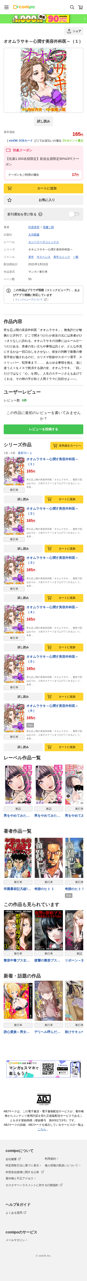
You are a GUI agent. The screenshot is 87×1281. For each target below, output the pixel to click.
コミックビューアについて (29, 299)
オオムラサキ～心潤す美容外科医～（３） (52, 560)
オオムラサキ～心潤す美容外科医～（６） (52, 708)
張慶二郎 (48, 227)
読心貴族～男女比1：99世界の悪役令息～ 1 (18, 1032)
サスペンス (44, 257)
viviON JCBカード (21, 140)
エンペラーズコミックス (43, 242)
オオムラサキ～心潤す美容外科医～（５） (52, 659)
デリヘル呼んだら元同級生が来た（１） (47, 1032)
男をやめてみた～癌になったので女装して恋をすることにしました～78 (47, 816)
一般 (75, 257)
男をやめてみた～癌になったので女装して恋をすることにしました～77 (17, 816)
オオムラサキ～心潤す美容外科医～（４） (52, 609)
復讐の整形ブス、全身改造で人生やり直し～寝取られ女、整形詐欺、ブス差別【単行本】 (47, 960)
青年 (31, 257)
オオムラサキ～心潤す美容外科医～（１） (52, 461)
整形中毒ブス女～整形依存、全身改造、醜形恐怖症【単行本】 (17, 960)
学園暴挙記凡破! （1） (16, 889)
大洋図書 (33, 234)
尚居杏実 (33, 227)
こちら (42, 1129)
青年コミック (61, 257)
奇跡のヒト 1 (44, 889)
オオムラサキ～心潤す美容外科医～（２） (52, 511)
